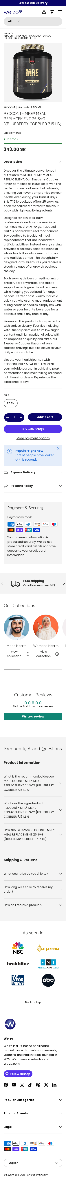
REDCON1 (9, 107)
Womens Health (46, 645)
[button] (52, 12)
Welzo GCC (18, 1174)
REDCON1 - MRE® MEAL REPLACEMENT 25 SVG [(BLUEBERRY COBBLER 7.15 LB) (27, 37)
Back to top (33, 1002)
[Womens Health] (45, 627)
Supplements (12, 133)
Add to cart (45, 417)
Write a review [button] (33, 716)
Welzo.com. (12, 1064)
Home (7, 33)
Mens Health (17, 645)
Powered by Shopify (37, 1174)
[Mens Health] (16, 627)
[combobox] (33, 21)
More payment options (33, 438)
